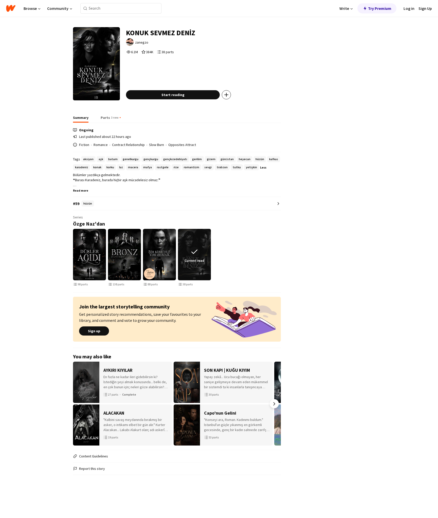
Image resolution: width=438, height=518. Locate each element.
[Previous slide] (74, 254)
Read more (80, 190)
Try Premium (379, 8)
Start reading (173, 94)
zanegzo (141, 42)
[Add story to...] (226, 94)
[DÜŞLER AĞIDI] (89, 254)
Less (263, 167)
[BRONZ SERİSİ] (124, 254)
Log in (409, 8)
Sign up (94, 331)
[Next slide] (279, 254)
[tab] (80, 119)
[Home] (10, 8)
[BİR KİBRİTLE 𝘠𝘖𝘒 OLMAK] (159, 254)
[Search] (85, 8)
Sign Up (425, 8)
